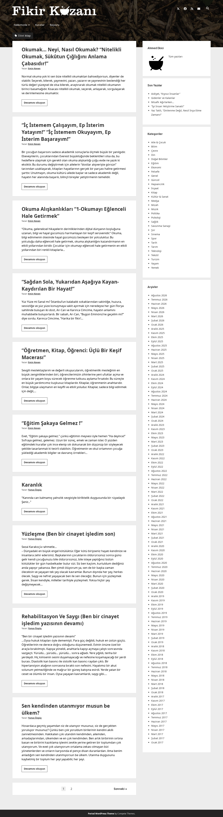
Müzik (154, 209)
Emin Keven (34, 68)
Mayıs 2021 (157, 525)
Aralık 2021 (157, 504)
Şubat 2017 (157, 738)
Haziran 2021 (159, 521)
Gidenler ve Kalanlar (163, 98)
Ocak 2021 (157, 542)
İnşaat (155, 188)
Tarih (154, 242)
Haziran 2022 (159, 479)
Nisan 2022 (157, 487)
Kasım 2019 (158, 600)
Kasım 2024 (158, 379)
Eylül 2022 (157, 466)
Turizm (155, 259)
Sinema (155, 234)
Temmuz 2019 (159, 617)
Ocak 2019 (157, 642)
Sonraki (119, 789)
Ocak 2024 (157, 420)
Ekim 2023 (157, 433)
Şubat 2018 (157, 688)
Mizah (154, 205)
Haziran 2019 (159, 621)
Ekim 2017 (157, 704)
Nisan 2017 (157, 730)
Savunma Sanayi (160, 226)
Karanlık (32, 484)
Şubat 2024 (157, 416)
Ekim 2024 (157, 383)
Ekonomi (156, 167)
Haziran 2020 (159, 571)
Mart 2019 (157, 633)
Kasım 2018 (158, 650)
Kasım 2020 (158, 550)
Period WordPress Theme (101, 813)
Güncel (155, 180)
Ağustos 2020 (159, 562)
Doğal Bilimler (159, 159)
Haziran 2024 (159, 399)
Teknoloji (156, 251)
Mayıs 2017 (157, 725)
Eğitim (155, 163)
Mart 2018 (157, 684)
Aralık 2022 (157, 454)
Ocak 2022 (157, 500)
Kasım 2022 (158, 458)
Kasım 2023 (158, 429)
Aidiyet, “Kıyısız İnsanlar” (165, 93)
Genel (154, 175)
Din (153, 155)
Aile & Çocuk (158, 142)
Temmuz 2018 (159, 667)
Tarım (154, 246)
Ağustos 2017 (159, 713)
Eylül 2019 (157, 608)
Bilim (154, 146)
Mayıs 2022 (157, 483)
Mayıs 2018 (157, 675)
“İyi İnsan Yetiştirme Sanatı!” (167, 106)
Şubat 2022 (157, 496)
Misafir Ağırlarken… (162, 102)
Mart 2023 (157, 441)
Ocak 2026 (157, 324)
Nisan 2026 (157, 312)
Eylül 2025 (157, 341)
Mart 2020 (157, 583)
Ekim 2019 (157, 604)
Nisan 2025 (157, 358)
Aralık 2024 (157, 374)
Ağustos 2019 (159, 613)
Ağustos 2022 (159, 470)
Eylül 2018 (157, 658)
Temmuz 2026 (159, 299)
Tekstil (155, 255)
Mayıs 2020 (157, 575)
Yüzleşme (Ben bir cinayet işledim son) (68, 533)
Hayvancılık (157, 184)
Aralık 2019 (157, 596)
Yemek (155, 267)
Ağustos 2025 (159, 345)
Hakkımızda (20, 24)
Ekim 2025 (157, 337)
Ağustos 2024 (159, 391)
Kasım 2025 (158, 333)
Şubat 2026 (157, 320)
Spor (154, 238)
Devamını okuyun (35, 103)
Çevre (154, 150)
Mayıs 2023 (157, 437)
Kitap (154, 192)
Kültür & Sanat (159, 196)
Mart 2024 (157, 412)
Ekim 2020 (157, 554)
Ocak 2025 (157, 370)
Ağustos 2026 (159, 295)
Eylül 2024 (157, 387)
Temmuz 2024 (159, 395)
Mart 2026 (157, 316)
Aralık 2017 (157, 696)
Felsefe (155, 171)
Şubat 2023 (157, 445)
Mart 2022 (157, 491)
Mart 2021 (157, 533)
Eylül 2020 (157, 558)
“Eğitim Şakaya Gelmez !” (52, 423)
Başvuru (54, 24)
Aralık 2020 (157, 546)
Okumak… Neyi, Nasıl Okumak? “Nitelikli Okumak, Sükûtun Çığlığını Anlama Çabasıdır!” (71, 56)
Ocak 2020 (157, 592)
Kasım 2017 (158, 700)
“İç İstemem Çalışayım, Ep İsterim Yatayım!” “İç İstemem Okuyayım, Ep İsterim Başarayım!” (66, 132)
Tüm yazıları (175, 56)
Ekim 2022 (157, 462)
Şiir (153, 230)
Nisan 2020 (157, 579)
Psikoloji (156, 217)
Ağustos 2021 (159, 516)
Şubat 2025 (157, 366)
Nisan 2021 (157, 529)
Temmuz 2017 (159, 717)
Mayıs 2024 (157, 404)
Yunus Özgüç (35, 489)
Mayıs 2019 (157, 625)
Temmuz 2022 (159, 475)
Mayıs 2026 (157, 308)
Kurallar (40, 24)
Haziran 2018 (159, 671)
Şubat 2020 (157, 587)
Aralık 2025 (157, 328)
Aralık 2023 (157, 425)
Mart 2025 (157, 362)
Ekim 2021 (157, 512)
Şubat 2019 (157, 638)
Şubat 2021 (157, 537)
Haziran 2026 (159, 303)
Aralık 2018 (157, 646)
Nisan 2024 (157, 408)
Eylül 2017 (157, 709)
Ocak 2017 (157, 742)
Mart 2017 (157, 734)
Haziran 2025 (159, 349)
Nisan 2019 (157, 629)
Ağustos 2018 (159, 663)
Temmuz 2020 (159, 567)
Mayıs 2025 (157, 353)
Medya (155, 200)
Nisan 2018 (157, 679)
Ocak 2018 (157, 692)
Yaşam (155, 263)
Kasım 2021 (158, 508)
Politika (155, 213)
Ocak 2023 (157, 450)
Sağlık (154, 221)
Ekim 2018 (157, 654)
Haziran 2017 (159, 721)
